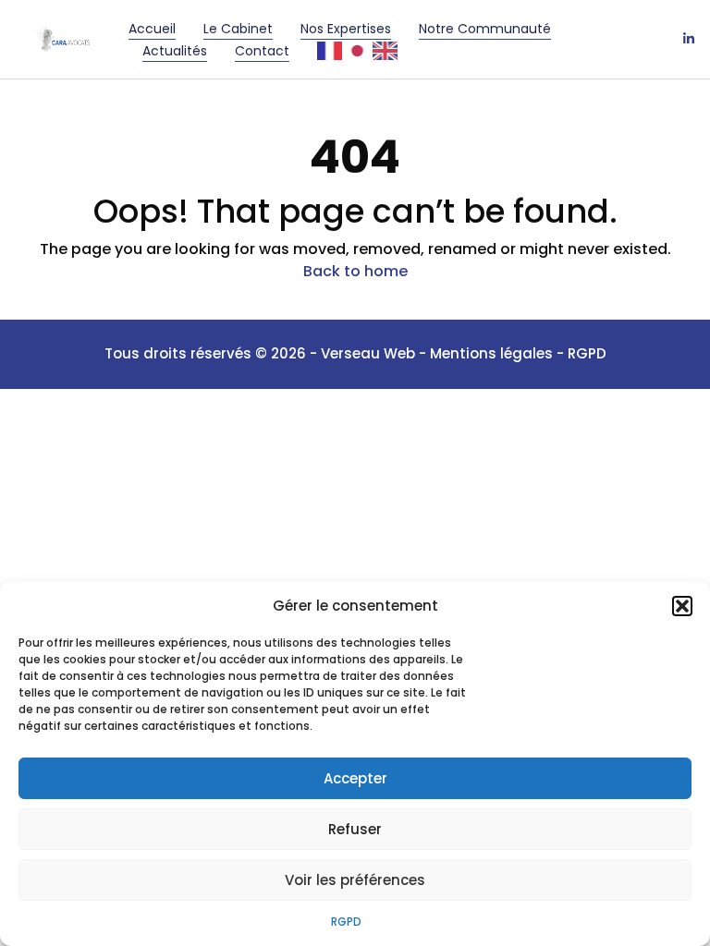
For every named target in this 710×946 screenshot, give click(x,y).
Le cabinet (238, 28)
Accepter (355, 778)
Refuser (355, 829)
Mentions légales (493, 353)
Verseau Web (368, 353)
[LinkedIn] (689, 40)
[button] (682, 606)
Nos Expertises (345, 28)
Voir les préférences (355, 880)
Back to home (355, 271)
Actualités (174, 51)
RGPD (346, 921)
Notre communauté (485, 28)
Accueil (152, 28)
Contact (262, 51)
